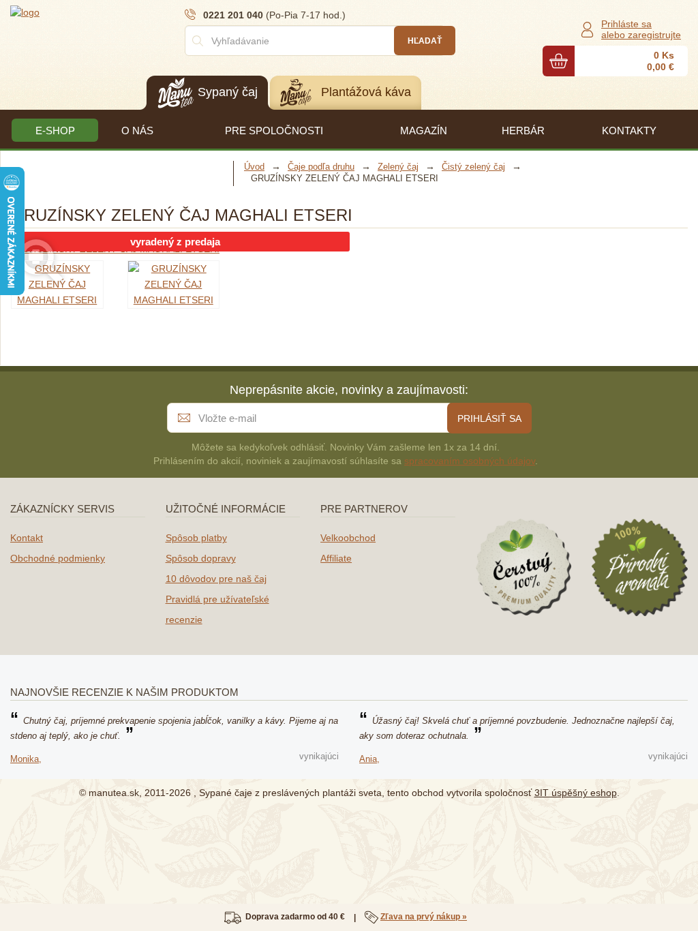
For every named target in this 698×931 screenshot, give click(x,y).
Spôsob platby (196, 537)
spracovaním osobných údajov (469, 460)
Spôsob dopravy (201, 558)
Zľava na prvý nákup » (423, 916)
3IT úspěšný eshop (575, 792)
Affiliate (336, 558)
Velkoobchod (348, 537)
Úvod (254, 167)
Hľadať (425, 41)
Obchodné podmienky (57, 558)
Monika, (26, 759)
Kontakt (26, 537)
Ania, (369, 759)
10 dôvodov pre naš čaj (216, 578)
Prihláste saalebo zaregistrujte (641, 29)
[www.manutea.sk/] (92, 11)
